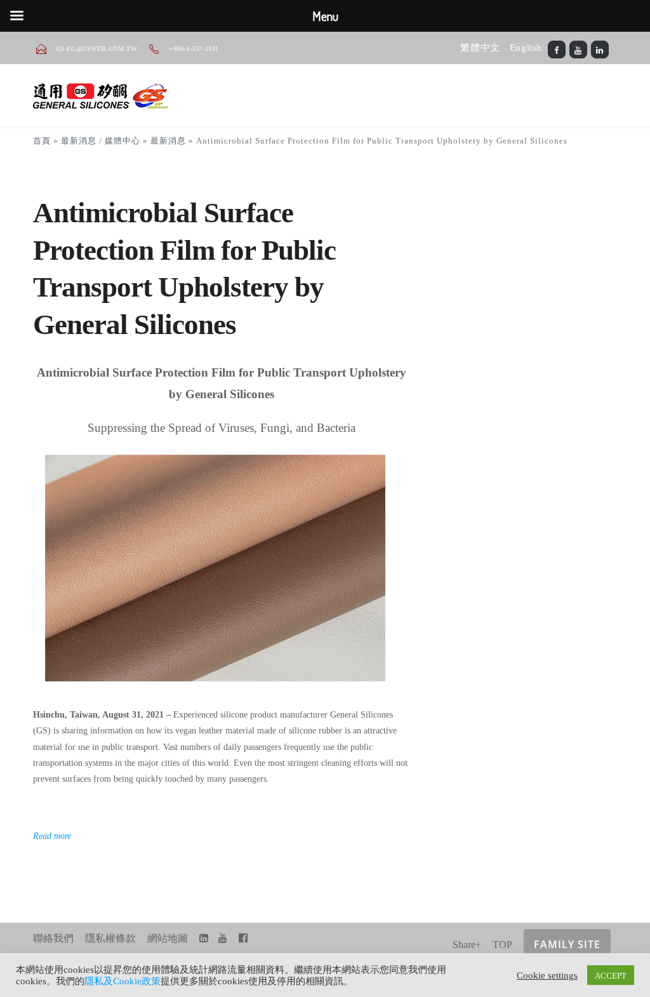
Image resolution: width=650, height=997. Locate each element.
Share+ (467, 944)
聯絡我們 (53, 938)
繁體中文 (480, 48)
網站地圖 (167, 938)
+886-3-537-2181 (192, 48)
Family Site (567, 944)
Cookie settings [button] (547, 974)
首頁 (42, 140)
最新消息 (168, 140)
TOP (502, 944)
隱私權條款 (110, 938)
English (526, 48)
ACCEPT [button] (611, 975)
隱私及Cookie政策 (122, 981)
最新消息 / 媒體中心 (100, 140)
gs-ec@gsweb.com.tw (96, 48)
